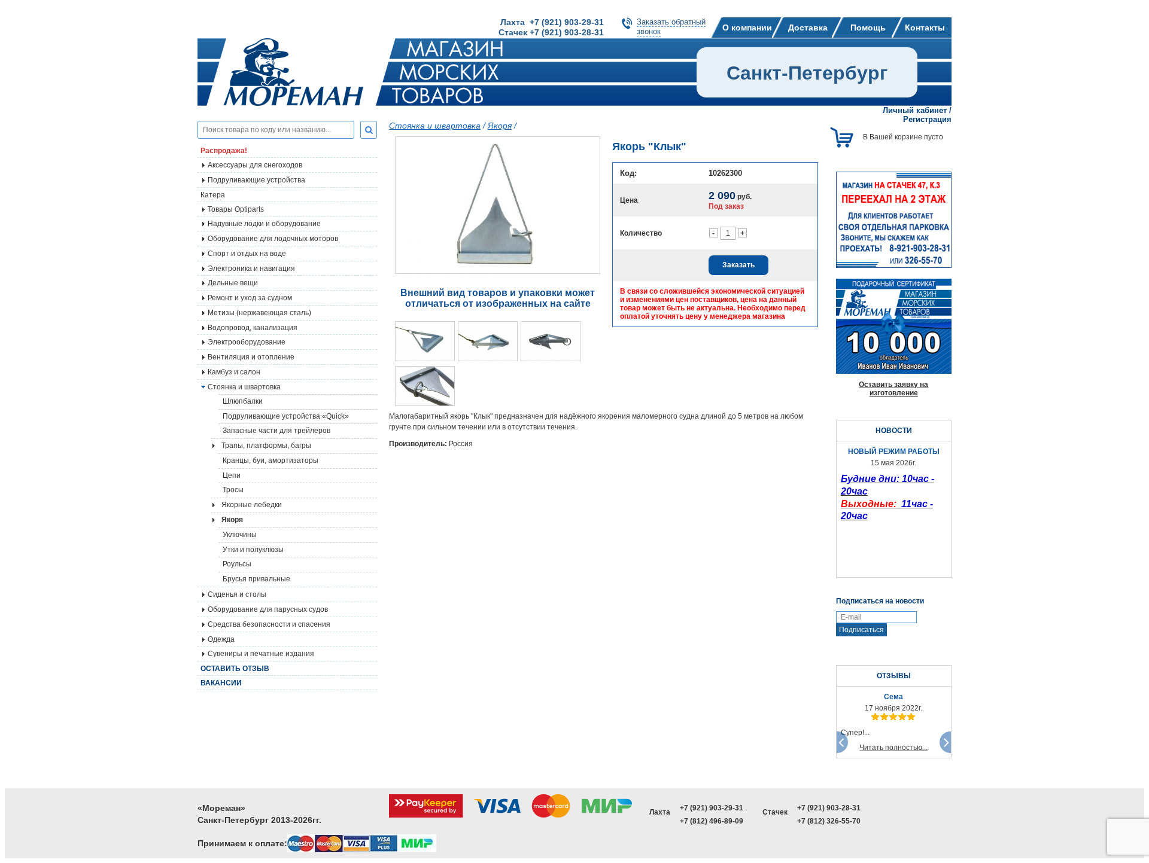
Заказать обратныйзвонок (671, 26)
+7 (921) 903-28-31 (829, 808)
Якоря (500, 125)
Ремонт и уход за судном (250, 298)
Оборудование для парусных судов (268, 609)
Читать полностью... (893, 747)
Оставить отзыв (234, 668)
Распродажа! (223, 151)
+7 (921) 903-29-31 (711, 808)
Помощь (868, 27)
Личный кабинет (915, 110)
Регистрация (927, 119)
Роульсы (237, 564)
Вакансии (221, 683)
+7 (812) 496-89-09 (711, 821)
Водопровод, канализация (252, 328)
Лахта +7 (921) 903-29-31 (552, 22)
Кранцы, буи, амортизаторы (270, 460)
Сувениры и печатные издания (261, 653)
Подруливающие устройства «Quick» (286, 416)
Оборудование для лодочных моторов (273, 238)
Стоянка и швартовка (435, 125)
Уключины (240, 534)
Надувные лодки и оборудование (264, 223)
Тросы (233, 490)
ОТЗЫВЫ (894, 676)
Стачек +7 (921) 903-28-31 (551, 32)
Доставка (808, 27)
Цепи (232, 475)
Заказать (738, 265)
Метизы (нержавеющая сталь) (259, 313)
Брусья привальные (256, 579)
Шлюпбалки (243, 401)
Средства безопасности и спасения (269, 624)
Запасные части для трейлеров (276, 430)
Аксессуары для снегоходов (255, 165)
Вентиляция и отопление (251, 357)
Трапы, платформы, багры (266, 445)
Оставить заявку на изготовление (893, 388)
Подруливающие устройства (256, 180)
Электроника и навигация (251, 268)
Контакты (925, 27)
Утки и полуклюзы (253, 549)
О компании (747, 27)
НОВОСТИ (894, 430)
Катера (212, 195)
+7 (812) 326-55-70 (829, 821)
